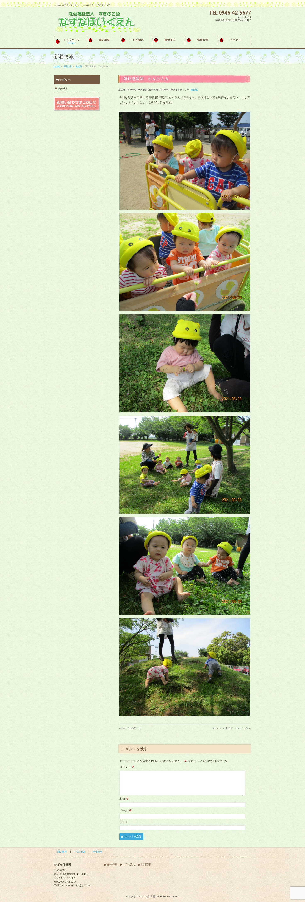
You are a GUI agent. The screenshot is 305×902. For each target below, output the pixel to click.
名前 (124, 798)
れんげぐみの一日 (129, 728)
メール (125, 810)
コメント (127, 766)
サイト (123, 822)
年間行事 (97, 852)
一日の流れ (80, 852)
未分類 (194, 89)
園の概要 (62, 852)
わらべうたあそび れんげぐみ (232, 728)
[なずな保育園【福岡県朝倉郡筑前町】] (97, 27)
